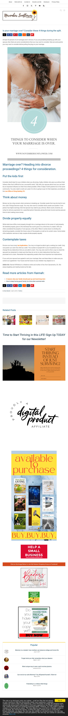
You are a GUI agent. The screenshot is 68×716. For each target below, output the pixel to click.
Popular (34, 645)
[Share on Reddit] (24, 34)
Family (20, 291)
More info (12, 714)
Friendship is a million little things (36, 684)
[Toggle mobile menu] (64, 10)
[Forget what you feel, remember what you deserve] (6, 658)
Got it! (60, 700)
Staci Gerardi (7, 291)
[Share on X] (4, 34)
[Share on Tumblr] (28, 34)
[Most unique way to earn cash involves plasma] (6, 667)
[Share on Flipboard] (32, 34)
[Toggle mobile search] (61, 10)
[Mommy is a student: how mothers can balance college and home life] (6, 650)
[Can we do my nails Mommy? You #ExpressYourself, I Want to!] (6, 675)
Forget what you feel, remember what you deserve (36, 658)
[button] (4, 320)
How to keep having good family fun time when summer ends (25, 281)
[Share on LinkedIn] (20, 34)
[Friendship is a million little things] (6, 684)
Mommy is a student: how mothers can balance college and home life (37, 650)
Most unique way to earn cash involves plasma (37, 666)
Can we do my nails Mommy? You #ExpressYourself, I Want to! (36, 674)
